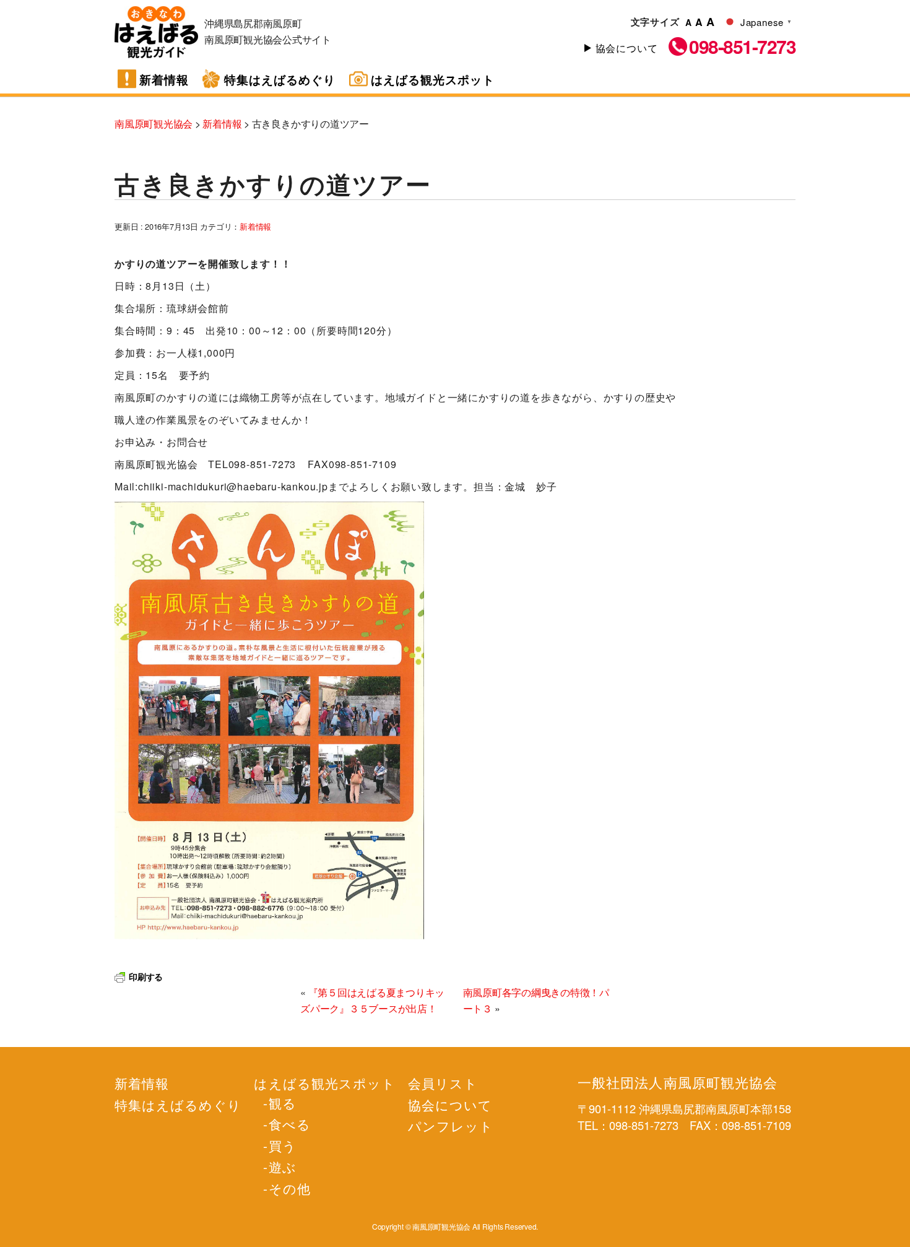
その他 (289, 1188)
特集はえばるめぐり (280, 79)
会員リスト (443, 1083)
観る (282, 1102)
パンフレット (450, 1125)
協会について (627, 48)
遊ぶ (282, 1166)
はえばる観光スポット (433, 79)
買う (282, 1145)
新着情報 (164, 79)
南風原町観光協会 (156, 32)
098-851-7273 (742, 46)
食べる (289, 1123)
